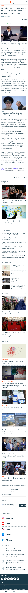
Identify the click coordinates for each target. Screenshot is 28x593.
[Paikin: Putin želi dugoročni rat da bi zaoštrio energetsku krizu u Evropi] (14, 103)
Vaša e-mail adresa (7, 494)
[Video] (6, 591)
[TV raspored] (18, 578)
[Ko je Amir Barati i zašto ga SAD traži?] (14, 397)
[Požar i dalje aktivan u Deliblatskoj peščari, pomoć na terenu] (6, 280)
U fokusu (5, 342)
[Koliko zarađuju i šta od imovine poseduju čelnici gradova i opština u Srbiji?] (14, 444)
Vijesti (2, 6)
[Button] (24, 19)
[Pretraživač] (22, 591)
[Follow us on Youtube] (8, 578)
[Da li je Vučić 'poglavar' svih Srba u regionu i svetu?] (14, 468)
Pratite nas (23, 505)
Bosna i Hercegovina (7, 381)
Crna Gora (5, 406)
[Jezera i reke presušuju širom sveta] (6, 273)
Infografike (5, 359)
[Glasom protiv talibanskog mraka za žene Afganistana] (14, 303)
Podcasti (5, 294)
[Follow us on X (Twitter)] (5, 578)
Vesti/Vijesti (6, 230)
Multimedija (6, 262)
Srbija (3, 452)
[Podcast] (14, 591)
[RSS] (14, 578)
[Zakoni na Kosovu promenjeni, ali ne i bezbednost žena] (14, 192)
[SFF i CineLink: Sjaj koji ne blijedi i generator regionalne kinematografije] (14, 324)
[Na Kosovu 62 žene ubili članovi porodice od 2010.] (6, 267)
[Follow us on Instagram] (11, 578)
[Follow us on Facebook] (2, 578)
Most (3, 476)
